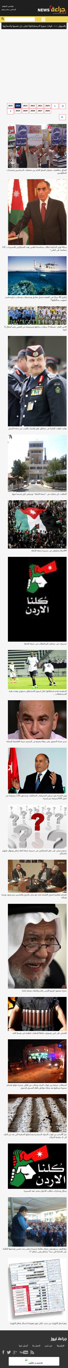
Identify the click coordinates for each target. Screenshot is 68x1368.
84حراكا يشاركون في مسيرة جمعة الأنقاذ (49, 550)
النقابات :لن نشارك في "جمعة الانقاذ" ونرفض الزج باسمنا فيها (39, 494)
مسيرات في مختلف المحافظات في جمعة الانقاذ (45, 644)
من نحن (48, 1346)
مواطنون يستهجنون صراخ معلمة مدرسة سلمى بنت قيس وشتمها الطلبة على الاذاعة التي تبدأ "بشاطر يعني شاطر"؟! (35, 1250)
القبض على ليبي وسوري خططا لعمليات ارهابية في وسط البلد (39, 1033)
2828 (33, 111)
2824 (18, 106)
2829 (25, 111)
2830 (18, 111)
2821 (40, 106)
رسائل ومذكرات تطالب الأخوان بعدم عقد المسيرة (45, 1191)
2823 (25, 106)
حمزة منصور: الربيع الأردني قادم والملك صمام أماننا (44, 991)
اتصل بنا (36, 1346)
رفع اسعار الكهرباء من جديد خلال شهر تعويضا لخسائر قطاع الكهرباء (38, 1323)
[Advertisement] (34, 65)
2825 (10, 106)
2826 (47, 111)
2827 (40, 111)
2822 (33, 106)
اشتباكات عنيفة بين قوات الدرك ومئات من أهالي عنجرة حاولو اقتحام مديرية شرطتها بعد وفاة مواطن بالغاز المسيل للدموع (37, 1086)
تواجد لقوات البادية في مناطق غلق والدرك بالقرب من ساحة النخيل (37, 428)
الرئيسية (60, 1346)
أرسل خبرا (23, 1346)
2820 (47, 106)
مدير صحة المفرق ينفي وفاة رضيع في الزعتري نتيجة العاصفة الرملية (36, 741)
